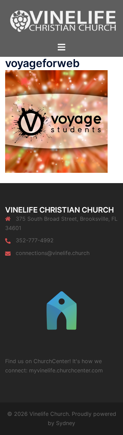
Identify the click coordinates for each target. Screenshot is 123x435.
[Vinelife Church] (61, 20)
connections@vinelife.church (53, 253)
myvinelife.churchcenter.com (66, 370)
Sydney (65, 423)
